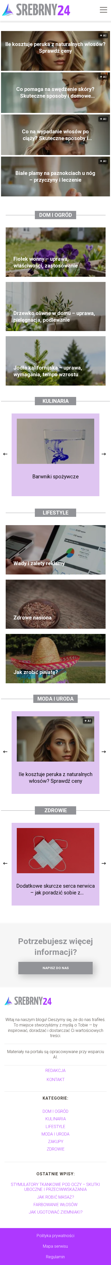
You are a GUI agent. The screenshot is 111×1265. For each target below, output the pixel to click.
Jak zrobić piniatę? (35, 672)
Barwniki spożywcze (55, 476)
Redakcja (55, 1070)
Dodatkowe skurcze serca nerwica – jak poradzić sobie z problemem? (55, 889)
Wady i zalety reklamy (39, 563)
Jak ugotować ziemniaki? (56, 1212)
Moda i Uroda (55, 699)
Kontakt (56, 1079)
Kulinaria (56, 401)
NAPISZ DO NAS (56, 968)
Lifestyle (55, 513)
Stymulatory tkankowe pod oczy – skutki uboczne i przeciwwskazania (55, 1187)
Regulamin (55, 1256)
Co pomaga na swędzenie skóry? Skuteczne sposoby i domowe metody (55, 92)
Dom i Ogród (55, 215)
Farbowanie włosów (55, 1204)
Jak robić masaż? (55, 1197)
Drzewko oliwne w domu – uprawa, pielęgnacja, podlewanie (54, 316)
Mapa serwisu (55, 1246)
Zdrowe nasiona (32, 618)
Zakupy (55, 1141)
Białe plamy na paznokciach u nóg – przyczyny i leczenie (55, 176)
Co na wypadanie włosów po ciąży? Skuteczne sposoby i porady (55, 135)
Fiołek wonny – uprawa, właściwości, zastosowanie (45, 262)
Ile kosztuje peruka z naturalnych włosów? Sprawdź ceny (55, 47)
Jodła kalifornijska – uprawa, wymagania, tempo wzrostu (47, 371)
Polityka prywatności (55, 1235)
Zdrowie (55, 810)
